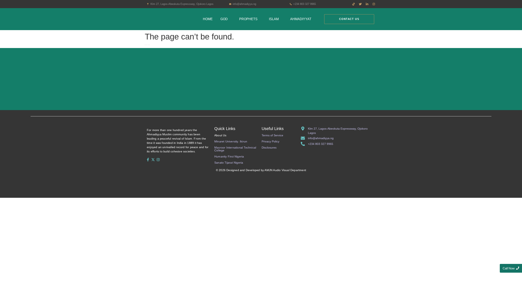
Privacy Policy (270, 141)
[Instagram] (158, 159)
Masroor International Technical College (235, 149)
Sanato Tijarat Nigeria (228, 162)
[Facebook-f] (148, 159)
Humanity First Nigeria (229, 156)
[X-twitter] (153, 159)
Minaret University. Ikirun (230, 141)
